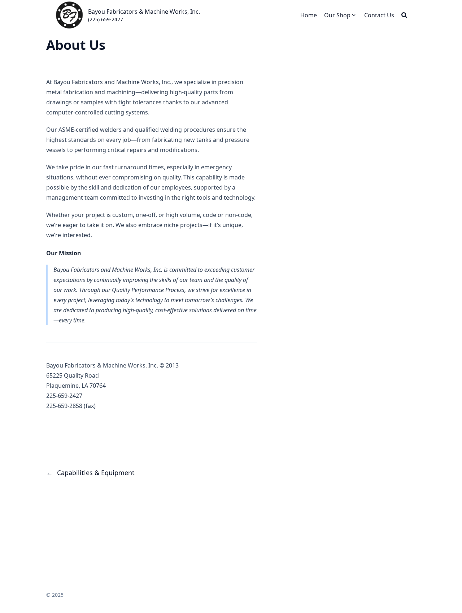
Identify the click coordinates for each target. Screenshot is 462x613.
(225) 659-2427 (105, 19)
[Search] (404, 15)
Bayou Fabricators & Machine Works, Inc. (144, 12)
